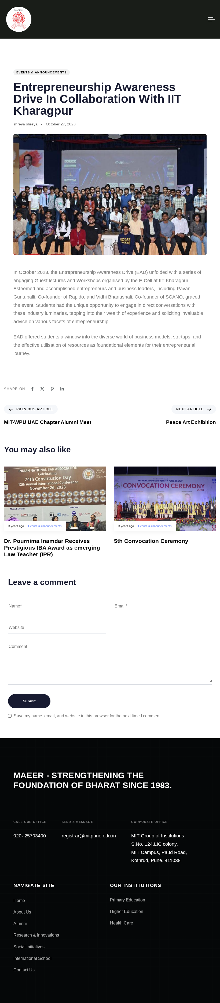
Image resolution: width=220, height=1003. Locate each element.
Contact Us (24, 970)
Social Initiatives (29, 947)
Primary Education (127, 900)
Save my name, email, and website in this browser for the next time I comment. (88, 716)
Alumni (20, 923)
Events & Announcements (41, 72)
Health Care (121, 923)
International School (32, 958)
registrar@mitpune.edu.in (89, 835)
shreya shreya (25, 124)
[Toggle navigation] (180, 19)
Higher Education (126, 911)
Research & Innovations (36, 935)
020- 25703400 (29, 835)
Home (19, 900)
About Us (22, 912)
